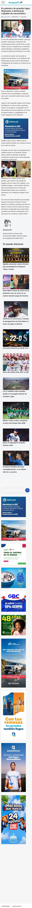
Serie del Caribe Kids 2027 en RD (16, 372)
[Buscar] (27, 490)
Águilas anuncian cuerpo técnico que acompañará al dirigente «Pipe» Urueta (16, 266)
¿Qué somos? (16, 906)
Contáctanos (6, 906)
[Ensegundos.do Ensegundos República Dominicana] (15, 2)
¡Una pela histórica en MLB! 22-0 (15, 348)
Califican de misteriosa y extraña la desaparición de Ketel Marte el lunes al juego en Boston (16, 321)
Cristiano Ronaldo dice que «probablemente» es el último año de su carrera (14, 469)
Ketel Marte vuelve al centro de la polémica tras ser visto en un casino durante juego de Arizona (16, 293)
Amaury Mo (6, 17)
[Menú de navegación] (3, 2)
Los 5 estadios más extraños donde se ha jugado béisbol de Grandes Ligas (15, 393)
